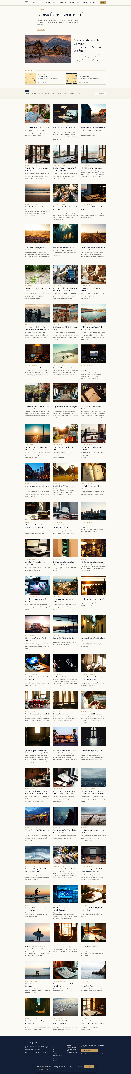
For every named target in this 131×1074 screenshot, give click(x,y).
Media (79, 2)
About (48, 2)
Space (66, 2)
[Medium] (38, 1052)
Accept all (89, 1066)
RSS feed (42, 29)
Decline (79, 1066)
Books (54, 2)
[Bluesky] (45, 1052)
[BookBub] (48, 1052)
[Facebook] (28, 1052)
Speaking (55, 1058)
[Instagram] (33, 1052)
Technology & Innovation (33, 93)
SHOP (102, 2)
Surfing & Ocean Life (74, 93)
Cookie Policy (40, 1069)
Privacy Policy (49, 1069)
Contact (92, 2)
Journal (85, 2)
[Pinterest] (36, 1052)
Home (42, 2)
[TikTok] (43, 1052)
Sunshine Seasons (71, 1047)
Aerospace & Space (62, 93)
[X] (31, 1052)
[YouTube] (40, 1052)
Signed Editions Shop (72, 1052)
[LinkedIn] (26, 1052)
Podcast (72, 2)
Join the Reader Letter (89, 1050)
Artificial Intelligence (48, 93)
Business (60, 2)
